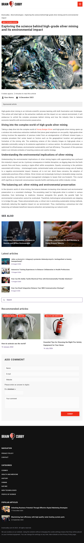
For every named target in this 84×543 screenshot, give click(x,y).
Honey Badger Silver (44, 129)
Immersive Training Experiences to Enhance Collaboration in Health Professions (40, 270)
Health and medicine (10, 474)
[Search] (4, 300)
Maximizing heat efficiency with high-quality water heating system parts (38, 517)
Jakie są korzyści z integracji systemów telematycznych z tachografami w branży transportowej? (41, 260)
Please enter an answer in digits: (17, 385)
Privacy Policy (67, 534)
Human (4, 482)
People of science (9, 494)
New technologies (10, 22)
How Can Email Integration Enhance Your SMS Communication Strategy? (37, 288)
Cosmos (5, 470)
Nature (4, 486)
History (5, 478)
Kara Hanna (9, 97)
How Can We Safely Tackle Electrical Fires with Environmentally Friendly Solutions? (41, 279)
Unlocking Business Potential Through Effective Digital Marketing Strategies (39, 508)
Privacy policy (7, 453)
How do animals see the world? (14, 344)
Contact (5, 457)
